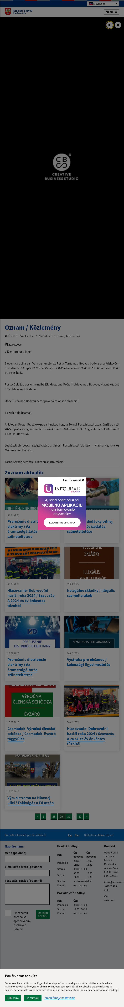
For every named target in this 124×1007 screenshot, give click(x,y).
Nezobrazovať (72, 480)
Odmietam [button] (33, 998)
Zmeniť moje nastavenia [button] (60, 997)
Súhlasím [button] (13, 998)
